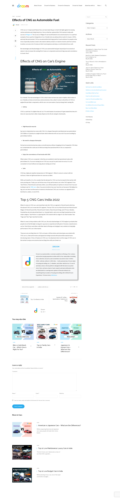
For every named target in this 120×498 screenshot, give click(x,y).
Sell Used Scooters (101, 90)
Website (61, 393)
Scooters (95, 105)
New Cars (88, 108)
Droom (17, 24)
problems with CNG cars (43, 287)
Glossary (18, 16)
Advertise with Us (90, 5)
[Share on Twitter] (15, 36)
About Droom (38, 5)
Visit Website (89, 116)
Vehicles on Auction (91, 90)
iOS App (88, 122)
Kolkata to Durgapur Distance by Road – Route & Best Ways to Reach (96, 74)
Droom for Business (49, 5)
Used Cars (88, 96)
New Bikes (94, 108)
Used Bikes (88, 93)
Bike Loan (93, 102)
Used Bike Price (98, 99)
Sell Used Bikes (98, 87)
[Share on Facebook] (15, 31)
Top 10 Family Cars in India (43, 346)
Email (37, 393)
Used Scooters (96, 96)
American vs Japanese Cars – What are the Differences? (59, 425)
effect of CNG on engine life (28, 287)
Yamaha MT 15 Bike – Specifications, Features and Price (60, 299)
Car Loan (88, 102)
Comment (14, 371)
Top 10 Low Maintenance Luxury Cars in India (55, 448)
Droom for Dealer (77, 5)
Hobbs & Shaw (90, 111)
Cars (13, 16)
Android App (89, 119)
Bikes (90, 105)
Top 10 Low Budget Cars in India (50, 471)
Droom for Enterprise (64, 5)
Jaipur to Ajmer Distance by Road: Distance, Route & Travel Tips (95, 68)
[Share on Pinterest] (15, 41)
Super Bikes (101, 105)
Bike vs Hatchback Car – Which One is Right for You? (19, 347)
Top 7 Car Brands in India (37, 299)
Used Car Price (89, 99)
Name (14, 393)
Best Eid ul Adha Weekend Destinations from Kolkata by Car (96, 56)
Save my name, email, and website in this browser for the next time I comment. (32, 400)
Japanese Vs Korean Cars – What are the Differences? (66, 348)
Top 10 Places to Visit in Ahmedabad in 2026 (96, 62)
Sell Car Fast (95, 93)
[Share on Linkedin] (15, 46)
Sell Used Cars (89, 87)
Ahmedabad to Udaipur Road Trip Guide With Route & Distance (96, 50)
